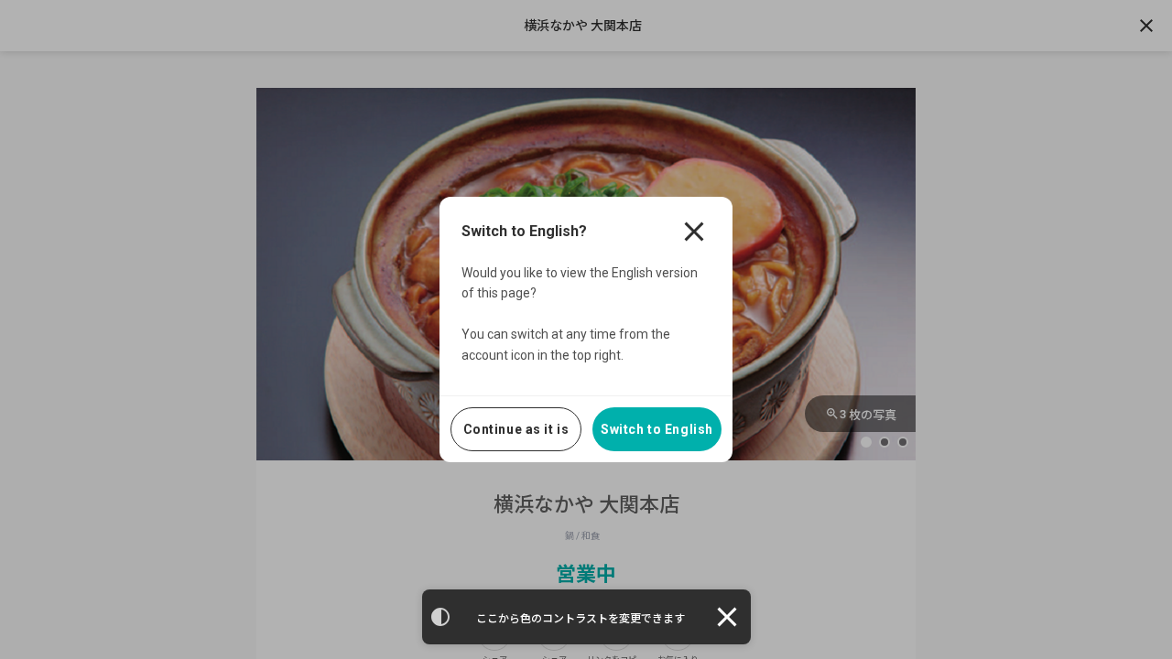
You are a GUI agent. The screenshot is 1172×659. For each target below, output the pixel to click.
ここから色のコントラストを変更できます (580, 618)
